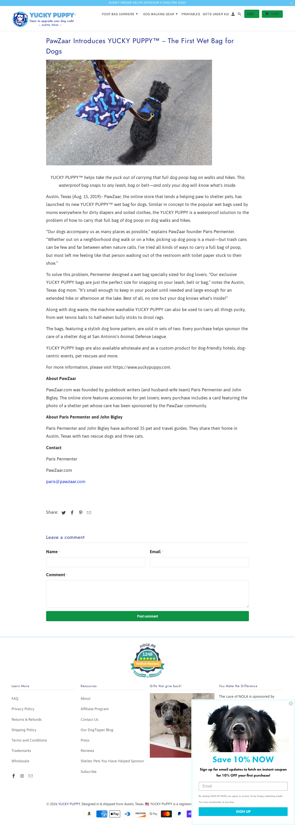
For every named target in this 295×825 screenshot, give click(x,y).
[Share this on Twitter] (63, 512)
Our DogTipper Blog (97, 730)
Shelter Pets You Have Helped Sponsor (112, 761)
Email (156, 551)
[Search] (240, 15)
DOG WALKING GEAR (160, 14)
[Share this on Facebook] (71, 512)
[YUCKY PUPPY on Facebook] (14, 776)
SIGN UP (243, 811)
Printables (191, 14)
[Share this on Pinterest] (80, 512)
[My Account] (233, 15)
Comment (57, 574)
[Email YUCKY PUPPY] (31, 776)
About (85, 698)
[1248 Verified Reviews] (147, 679)
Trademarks (21, 750)
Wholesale (20, 761)
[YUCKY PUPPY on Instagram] (22, 776)
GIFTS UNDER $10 (216, 14)
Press (85, 740)
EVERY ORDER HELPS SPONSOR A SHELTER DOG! (147, 2)
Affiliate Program (95, 709)
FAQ (15, 698)
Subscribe (89, 771)
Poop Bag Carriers (120, 14)
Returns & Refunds (27, 719)
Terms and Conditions (29, 740)
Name (53, 551)
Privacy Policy (23, 709)
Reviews (87, 750)
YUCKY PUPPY (69, 804)
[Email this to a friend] (88, 512)
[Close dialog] (291, 703)
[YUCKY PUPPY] (44, 18)
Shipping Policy (24, 730)
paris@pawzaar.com (65, 481)
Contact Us (89, 719)
